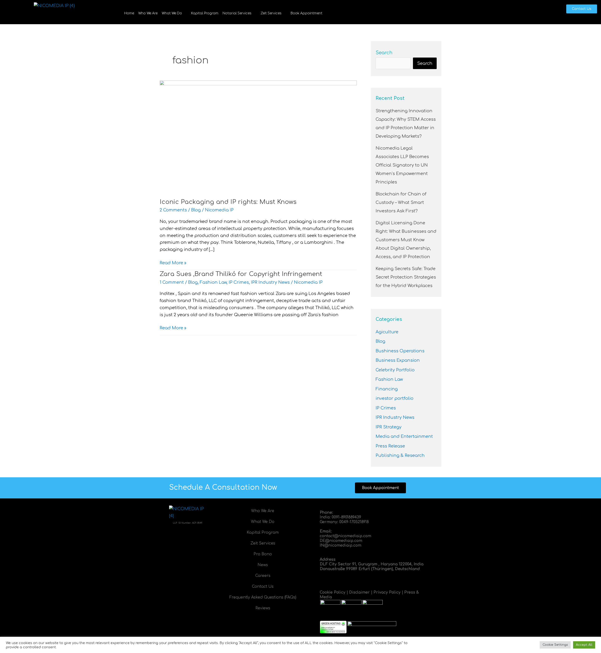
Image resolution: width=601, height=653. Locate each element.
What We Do (172, 13)
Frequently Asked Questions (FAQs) (262, 597)
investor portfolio (394, 398)
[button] (174, 13)
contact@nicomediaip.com (345, 536)
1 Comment (172, 282)
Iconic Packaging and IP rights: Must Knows (228, 201)
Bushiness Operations (400, 351)
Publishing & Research (400, 455)
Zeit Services (271, 13)
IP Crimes (239, 282)
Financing (387, 389)
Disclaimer (359, 592)
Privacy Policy (387, 592)
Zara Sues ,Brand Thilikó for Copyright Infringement (241, 274)
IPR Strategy (388, 427)
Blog (196, 210)
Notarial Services (237, 13)
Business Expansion (398, 360)
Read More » (173, 262)
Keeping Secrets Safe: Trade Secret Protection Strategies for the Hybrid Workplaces (406, 277)
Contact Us (263, 586)
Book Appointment (306, 13)
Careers (262, 576)
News (263, 565)
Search (384, 52)
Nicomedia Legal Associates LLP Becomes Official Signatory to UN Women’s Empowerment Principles (402, 165)
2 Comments (173, 210)
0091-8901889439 (346, 517)
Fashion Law (213, 282)
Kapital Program (204, 13)
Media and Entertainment (404, 436)
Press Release (390, 446)
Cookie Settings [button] (555, 644)
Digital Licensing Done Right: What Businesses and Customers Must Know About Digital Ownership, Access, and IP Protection (406, 240)
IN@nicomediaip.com (340, 545)
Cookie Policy (332, 592)
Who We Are (148, 13)
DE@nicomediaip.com (341, 541)
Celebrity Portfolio (395, 370)
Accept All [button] (584, 644)
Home (129, 13)
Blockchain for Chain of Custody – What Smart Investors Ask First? (401, 202)
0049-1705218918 (354, 522)
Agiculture (387, 332)
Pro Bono (263, 554)
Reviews (262, 608)
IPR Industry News (270, 282)
